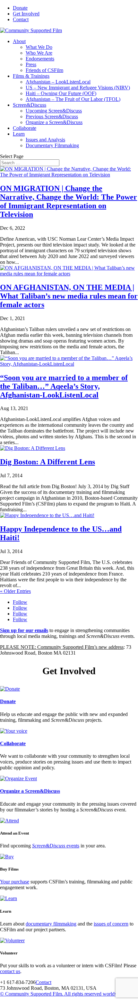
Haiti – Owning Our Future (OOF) (61, 93)
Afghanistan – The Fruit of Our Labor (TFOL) (73, 99)
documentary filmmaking (51, 923)
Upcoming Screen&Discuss (54, 110)
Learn (19, 134)
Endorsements (40, 58)
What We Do (39, 47)
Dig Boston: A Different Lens (47, 462)
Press (31, 64)
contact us (10, 971)
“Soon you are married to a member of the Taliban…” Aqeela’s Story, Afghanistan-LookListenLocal (64, 386)
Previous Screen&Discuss (52, 116)
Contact (21, 19)
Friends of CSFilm (44, 70)
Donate (20, 8)
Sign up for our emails (24, 630)
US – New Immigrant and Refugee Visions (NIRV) (78, 87)
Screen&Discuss (29, 105)
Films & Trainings (31, 76)
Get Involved (26, 13)
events (55, 845)
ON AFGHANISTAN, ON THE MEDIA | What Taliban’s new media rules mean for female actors (69, 296)
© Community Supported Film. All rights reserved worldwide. (63, 994)
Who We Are (39, 53)
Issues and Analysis (45, 139)
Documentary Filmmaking (52, 145)
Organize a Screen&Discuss (54, 122)
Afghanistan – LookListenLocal (58, 82)
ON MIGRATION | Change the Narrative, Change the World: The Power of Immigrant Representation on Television (68, 201)
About (19, 41)
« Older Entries (15, 591)
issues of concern (111, 923)
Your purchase (14, 881)
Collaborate (24, 128)
